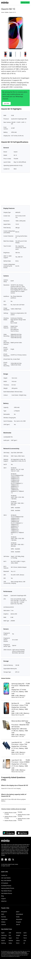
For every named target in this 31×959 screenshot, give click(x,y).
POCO (17, 943)
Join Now (6, 103)
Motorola (18, 933)
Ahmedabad (19, 914)
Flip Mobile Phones (6, 891)
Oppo (10, 938)
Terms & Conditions (11, 952)
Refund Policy (24, 952)
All (24, 943)
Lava (24, 940)
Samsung (3, 935)
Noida (17, 917)
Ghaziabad (19, 919)
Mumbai (3, 917)
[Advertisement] (15, 189)
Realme (11, 940)
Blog (2, 896)
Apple (2, 933)
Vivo (10, 935)
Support (3, 898)
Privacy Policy (18, 952)
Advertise (3, 901)
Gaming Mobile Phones (7, 888)
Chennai (3, 924)
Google (18, 935)
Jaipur (17, 911)
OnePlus (3, 938)
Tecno (25, 938)
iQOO (25, 933)
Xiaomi (3, 940)
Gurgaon (18, 922)
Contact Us (4, 875)
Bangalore (4, 911)
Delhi (2, 914)
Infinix (18, 940)
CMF (10, 933)
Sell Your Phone (25, 2)
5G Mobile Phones (6, 885)
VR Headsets (4, 883)
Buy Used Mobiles (6, 880)
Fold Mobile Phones (6, 893)
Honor (25, 935)
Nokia (10, 943)
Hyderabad (4, 919)
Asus (17, 938)
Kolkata (3, 922)
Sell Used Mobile (5, 878)
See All (18, 924)
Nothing (3, 943)
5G (21, 80)
